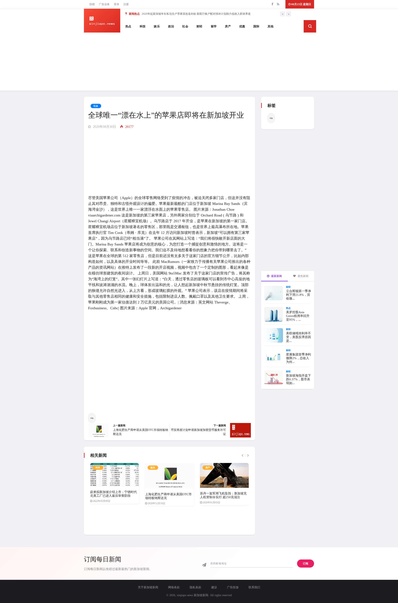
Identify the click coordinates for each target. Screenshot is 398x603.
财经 (200, 26)
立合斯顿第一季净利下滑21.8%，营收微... (298, 294)
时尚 (98, 467)
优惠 (242, 26)
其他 (271, 26)
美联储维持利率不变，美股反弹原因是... (298, 337)
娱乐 (157, 26)
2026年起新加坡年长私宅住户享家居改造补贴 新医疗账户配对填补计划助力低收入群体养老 (196, 13)
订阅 (305, 563)
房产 (228, 26)
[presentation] (282, 13)
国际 (256, 26)
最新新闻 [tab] (276, 276)
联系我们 (254, 587)
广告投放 (233, 587)
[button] (310, 26)
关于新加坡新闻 (148, 587)
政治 (171, 26)
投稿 (92, 4)
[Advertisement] (199, 62)
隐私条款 (195, 587)
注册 (126, 4)
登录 (116, 4)
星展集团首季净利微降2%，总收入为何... (298, 358)
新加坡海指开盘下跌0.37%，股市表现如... (298, 379)
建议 (214, 587)
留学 (214, 26)
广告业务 (104, 4)
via (91, 418)
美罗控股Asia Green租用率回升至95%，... (297, 316)
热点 (128, 26)
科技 (143, 26)
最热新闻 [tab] (302, 276)
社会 (185, 26)
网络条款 (174, 587)
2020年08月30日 (104, 126)
